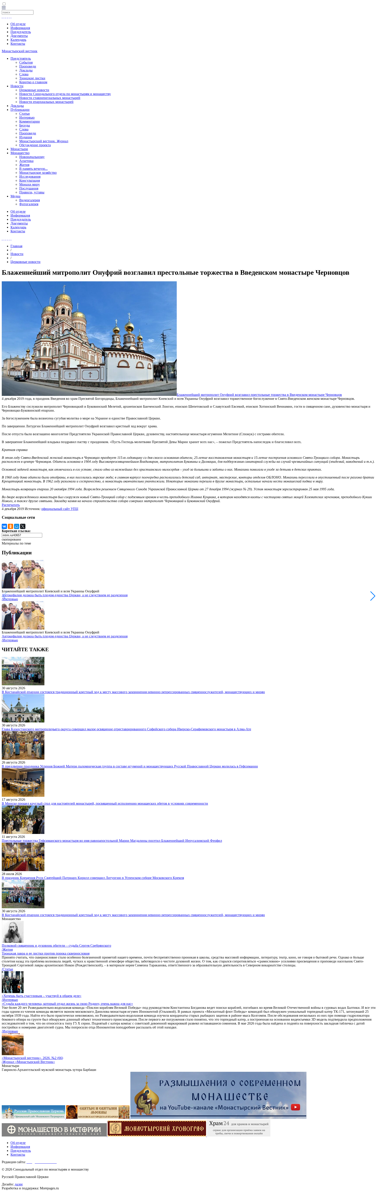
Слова (23, 74)
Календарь (18, 40)
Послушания (28, 188)
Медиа (15, 196)
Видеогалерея (29, 200)
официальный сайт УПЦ (59, 509)
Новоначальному (32, 157)
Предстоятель (20, 58)
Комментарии (29, 121)
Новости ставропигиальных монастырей (49, 98)
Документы (19, 36)
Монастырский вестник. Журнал (43, 141)
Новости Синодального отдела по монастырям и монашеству (65, 94)
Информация (20, 28)
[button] (373, 596)
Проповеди (27, 66)
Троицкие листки (32, 78)
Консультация (29, 180)
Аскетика (26, 161)
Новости (16, 86)
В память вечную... (33, 169)
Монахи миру (29, 184)
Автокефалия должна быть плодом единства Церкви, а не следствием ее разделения (65, 595)
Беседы (24, 125)
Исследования (29, 176)
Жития (24, 165)
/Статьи (7, 969)
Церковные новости (34, 90)
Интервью (27, 117)
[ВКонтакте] (4, 526)
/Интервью (10, 599)
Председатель (20, 32)
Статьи (24, 113)
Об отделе (18, 24)
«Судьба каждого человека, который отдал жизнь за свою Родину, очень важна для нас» (67, 1004)
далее (19, 1184)
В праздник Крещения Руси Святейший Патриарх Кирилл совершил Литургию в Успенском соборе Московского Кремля (93, 878)
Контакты (17, 43)
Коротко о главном (33, 82)
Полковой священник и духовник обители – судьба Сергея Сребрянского (56, 945)
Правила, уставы (31, 192)
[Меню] (4, 8)
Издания (25, 137)
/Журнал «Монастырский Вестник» (28, 1062)
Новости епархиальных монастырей (46, 102)
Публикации (20, 109)
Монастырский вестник (19, 51)
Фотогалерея (28, 204)
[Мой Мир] (16, 526)
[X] (22, 526)
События (26, 62)
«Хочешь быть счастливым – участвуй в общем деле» (41, 996)
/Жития (7, 949)
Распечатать (11, 505)
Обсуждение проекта (35, 145)
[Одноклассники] (10, 526)
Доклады (26, 70)
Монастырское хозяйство (38, 172)
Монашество (20, 153)
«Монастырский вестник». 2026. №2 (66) (32, 1058)
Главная (16, 246)
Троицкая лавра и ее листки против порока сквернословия (45, 953)
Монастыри (19, 149)
